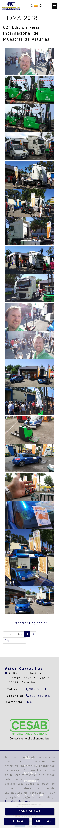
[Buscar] (31, 5)
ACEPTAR (44, 821)
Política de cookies (20, 801)
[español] (36, 6)
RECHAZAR (16, 821)
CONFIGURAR (30, 811)
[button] (54, 6)
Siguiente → (14, 640)
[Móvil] (40, 5)
